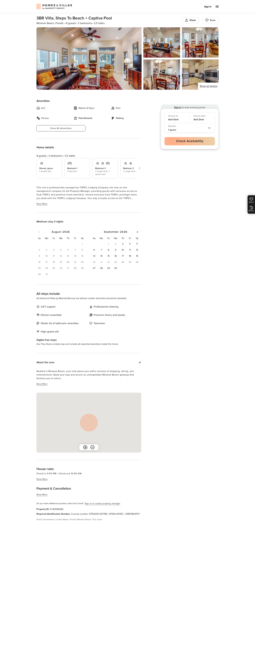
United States (62, 519)
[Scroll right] (139, 168)
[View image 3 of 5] (200, 42)
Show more (42, 204)
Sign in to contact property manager (102, 503)
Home (39, 519)
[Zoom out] (92, 447)
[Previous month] (39, 232)
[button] (123, 244)
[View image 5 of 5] (200, 74)
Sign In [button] (207, 6)
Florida (73, 519)
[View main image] (89, 58)
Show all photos (208, 86)
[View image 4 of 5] (161, 74)
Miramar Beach (84, 519)
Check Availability (189, 141)
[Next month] (137, 232)
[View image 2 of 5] (161, 42)
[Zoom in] (85, 447)
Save (213, 20)
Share (193, 20)
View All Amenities (60, 128)
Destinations (49, 519)
